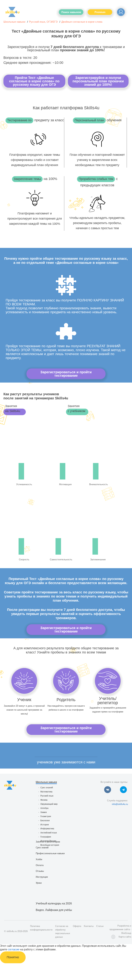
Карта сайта (125, 936)
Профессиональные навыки (50, 853)
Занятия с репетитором (48, 841)
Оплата (39, 865)
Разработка (123, 925)
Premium (100, 12)
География (45, 837)
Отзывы (40, 871)
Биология (45, 820)
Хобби (39, 859)
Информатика (47, 828)
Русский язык (46, 796)
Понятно (13, 957)
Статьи (99, 926)
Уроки (39, 883)
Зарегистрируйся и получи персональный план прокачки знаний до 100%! (98, 81)
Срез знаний (46, 787)
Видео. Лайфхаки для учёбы (54, 910)
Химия (43, 812)
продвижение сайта (119, 929)
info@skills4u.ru (120, 804)
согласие (13, 949)
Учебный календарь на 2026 (54, 903)
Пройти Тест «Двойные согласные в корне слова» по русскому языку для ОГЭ (34, 81)
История (44, 824)
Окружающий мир (49, 804)
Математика (46, 792)
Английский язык (48, 833)
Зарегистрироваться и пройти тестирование (66, 373)
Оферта (77, 926)
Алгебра (44, 808)
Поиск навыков (71, 12)
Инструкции (42, 877)
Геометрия (45, 816)
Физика (43, 800)
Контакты (89, 926)
